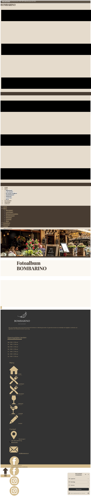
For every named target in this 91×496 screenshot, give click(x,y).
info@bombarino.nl (24, 453)
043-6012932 (14, 442)
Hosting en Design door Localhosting (19, 467)
